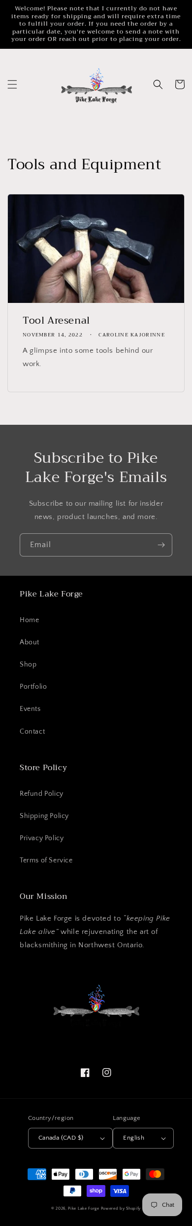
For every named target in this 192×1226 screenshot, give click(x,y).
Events (30, 709)
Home (29, 620)
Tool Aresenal (56, 320)
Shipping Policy (44, 816)
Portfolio (33, 687)
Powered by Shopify (121, 1208)
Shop (28, 665)
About (29, 642)
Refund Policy (42, 794)
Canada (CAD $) (61, 1137)
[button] (12, 84)
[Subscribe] (161, 545)
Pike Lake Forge (83, 1208)
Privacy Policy (42, 838)
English (133, 1137)
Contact (32, 732)
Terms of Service (46, 860)
